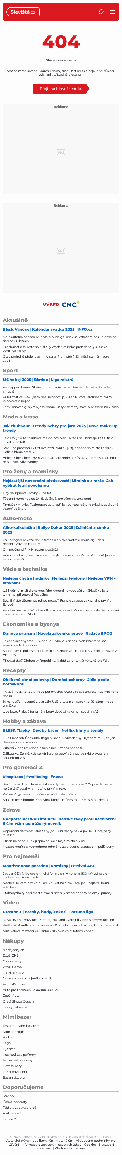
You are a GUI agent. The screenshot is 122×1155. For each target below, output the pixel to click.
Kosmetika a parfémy (19, 1055)
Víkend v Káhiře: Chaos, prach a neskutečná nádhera (42, 748)
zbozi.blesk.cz (13, 973)
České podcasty (15, 1102)
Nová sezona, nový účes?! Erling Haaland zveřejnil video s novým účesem (59, 920)
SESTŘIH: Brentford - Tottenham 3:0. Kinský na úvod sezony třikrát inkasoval (60, 925)
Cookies (90, 1145)
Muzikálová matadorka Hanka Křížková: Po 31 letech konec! (48, 931)
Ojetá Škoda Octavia (18, 1001)
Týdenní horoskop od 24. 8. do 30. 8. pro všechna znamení (47, 499)
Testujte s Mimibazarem (21, 1026)
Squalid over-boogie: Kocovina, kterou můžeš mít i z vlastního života (55, 800)
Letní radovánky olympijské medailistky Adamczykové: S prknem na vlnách (61, 407)
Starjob (8, 1096)
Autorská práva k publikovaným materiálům (39, 1141)
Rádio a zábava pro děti (20, 1108)
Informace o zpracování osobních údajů (51, 1145)
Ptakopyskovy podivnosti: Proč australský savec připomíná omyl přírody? (58, 893)
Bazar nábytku (14, 1077)
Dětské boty (12, 1066)
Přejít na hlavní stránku (61, 88)
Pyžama (9, 1049)
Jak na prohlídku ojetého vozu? (27, 978)
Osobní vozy (12, 961)
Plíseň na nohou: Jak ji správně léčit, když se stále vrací (44, 841)
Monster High (13, 1032)
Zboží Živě (11, 955)
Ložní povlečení (15, 1072)
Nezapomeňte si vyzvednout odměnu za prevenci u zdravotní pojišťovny (58, 847)
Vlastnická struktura (70, 1148)
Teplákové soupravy (18, 1060)
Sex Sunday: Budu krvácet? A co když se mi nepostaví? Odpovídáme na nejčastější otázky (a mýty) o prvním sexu (57, 786)
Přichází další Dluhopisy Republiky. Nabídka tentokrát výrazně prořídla (56, 661)
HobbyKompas (14, 984)
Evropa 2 (9, 1119)
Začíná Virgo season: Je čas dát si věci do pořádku (40, 794)
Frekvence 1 (12, 1113)
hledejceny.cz (13, 950)
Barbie (8, 1037)
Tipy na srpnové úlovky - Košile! (27, 493)
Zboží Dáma (12, 967)
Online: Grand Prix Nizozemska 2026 (31, 549)
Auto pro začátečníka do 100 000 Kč (30, 990)
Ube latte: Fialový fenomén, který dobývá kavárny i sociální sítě (51, 711)
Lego (7, 1043)
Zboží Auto (11, 996)
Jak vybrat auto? (15, 1007)
